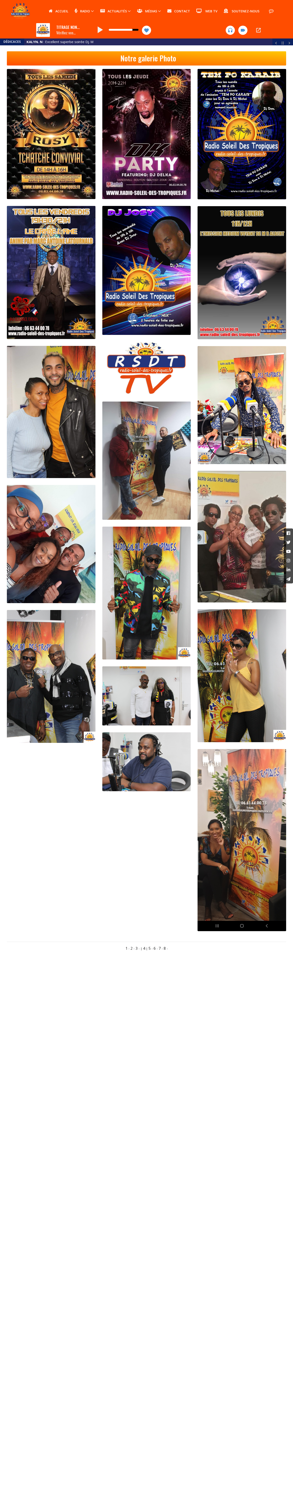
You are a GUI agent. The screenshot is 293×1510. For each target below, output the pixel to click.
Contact (180, 11)
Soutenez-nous (243, 11)
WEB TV (209, 11)
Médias (149, 11)
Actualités (116, 11)
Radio (83, 11)
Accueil (60, 11)
